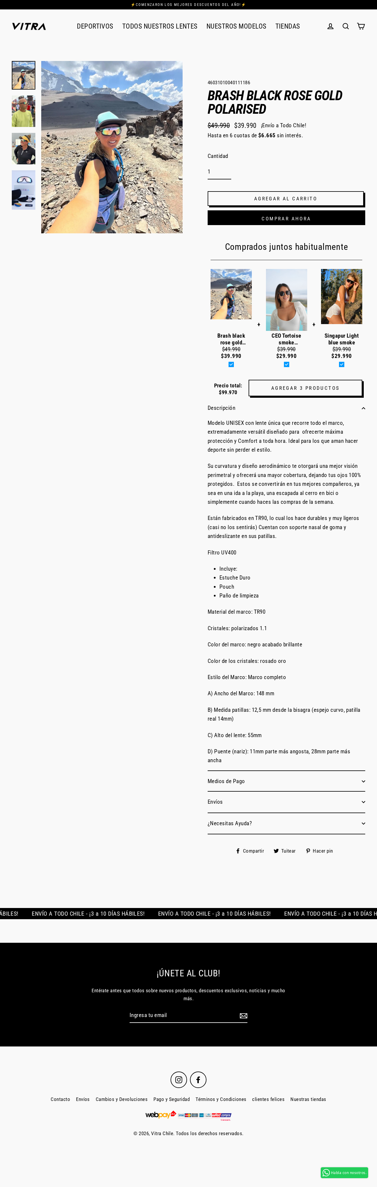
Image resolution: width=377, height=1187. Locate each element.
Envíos (215, 801)
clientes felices (268, 1099)
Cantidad (218, 156)
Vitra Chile (162, 1133)
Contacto (60, 1099)
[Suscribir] (242, 1015)
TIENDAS (287, 26)
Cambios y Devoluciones (122, 1099)
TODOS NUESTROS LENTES (160, 26)
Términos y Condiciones (221, 1099)
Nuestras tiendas (308, 1099)
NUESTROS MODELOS (236, 26)
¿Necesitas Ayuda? (230, 823)
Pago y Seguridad (171, 1099)
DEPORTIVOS (95, 26)
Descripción (221, 408)
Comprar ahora (286, 219)
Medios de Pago (226, 781)
